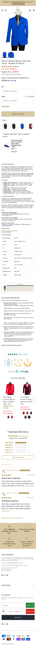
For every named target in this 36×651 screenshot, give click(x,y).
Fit (3, 87)
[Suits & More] (18, 10)
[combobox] (5, 611)
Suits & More (10, 644)
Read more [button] (29, 486)
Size (3, 96)
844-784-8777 (15, 560)
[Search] (6, 10)
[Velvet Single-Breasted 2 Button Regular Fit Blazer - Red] (23, 413)
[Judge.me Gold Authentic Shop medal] (18, 363)
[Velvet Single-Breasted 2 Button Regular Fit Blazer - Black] (29, 417)
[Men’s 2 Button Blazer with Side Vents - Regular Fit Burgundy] (30, 126)
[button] (7, 66)
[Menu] (2, 10)
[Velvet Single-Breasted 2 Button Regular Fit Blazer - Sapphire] (31, 413)
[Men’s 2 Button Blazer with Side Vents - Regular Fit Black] (14, 126)
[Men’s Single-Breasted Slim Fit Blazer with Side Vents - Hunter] (8, 417)
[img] (6, 475)
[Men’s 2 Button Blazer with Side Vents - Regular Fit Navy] (5, 126)
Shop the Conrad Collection (9, 230)
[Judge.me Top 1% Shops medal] (28, 363)
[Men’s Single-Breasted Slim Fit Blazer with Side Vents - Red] (12, 417)
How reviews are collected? (12, 518)
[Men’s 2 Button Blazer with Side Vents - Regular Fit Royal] (22, 126)
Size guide (5, 106)
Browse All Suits (6, 232)
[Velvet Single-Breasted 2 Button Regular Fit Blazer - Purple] (25, 417)
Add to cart (18, 114)
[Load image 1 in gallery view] (18, 33)
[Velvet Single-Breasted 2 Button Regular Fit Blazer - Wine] (27, 413)
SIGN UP (30, 605)
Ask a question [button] (18, 457)
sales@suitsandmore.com (15, 562)
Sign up (18, 617)
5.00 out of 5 (23, 436)
